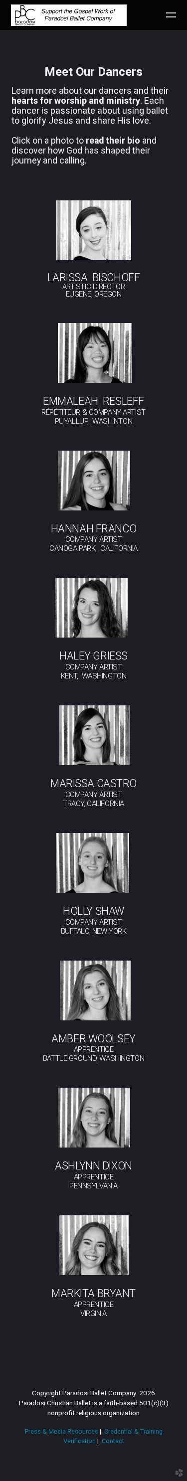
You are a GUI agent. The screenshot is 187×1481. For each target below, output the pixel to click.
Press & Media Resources (61, 1431)
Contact (113, 1441)
